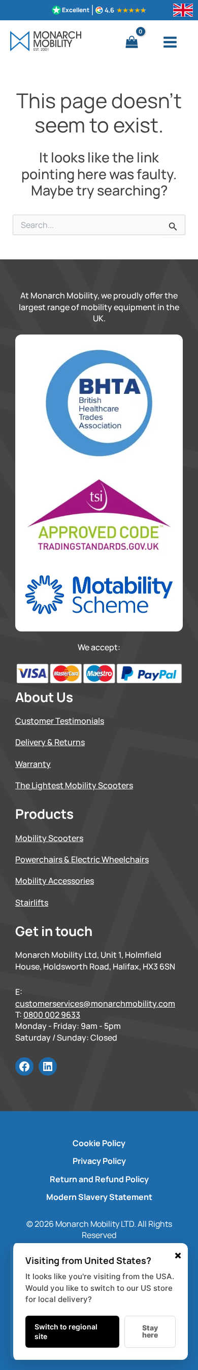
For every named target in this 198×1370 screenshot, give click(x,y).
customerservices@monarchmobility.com (95, 1003)
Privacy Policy (99, 1160)
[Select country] (183, 10)
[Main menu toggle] (170, 42)
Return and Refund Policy (99, 1179)
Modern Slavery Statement (99, 1196)
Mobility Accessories (54, 880)
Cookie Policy (99, 1143)
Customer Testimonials (59, 720)
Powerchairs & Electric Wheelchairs (82, 859)
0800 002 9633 (51, 1014)
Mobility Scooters (49, 838)
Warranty (33, 764)
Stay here (150, 1331)
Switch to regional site (66, 1331)
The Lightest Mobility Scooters (74, 785)
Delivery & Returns (50, 742)
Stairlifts (31, 902)
